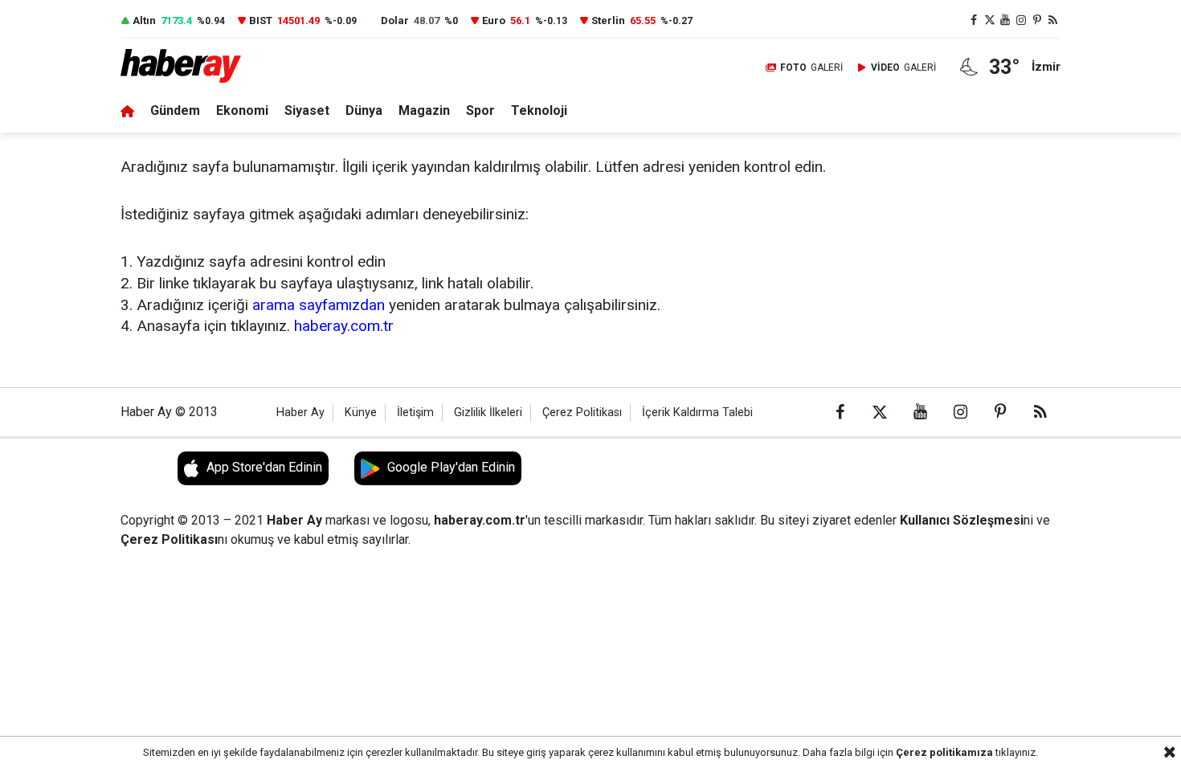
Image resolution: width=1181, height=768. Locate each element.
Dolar (395, 20)
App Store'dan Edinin (264, 467)
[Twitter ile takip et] (990, 20)
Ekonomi (242, 110)
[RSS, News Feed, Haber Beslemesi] (1052, 20)
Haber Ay (300, 412)
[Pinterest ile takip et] (1037, 20)
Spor (480, 110)
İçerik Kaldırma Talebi (697, 412)
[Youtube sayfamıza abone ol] (1006, 20)
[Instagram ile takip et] (1021, 20)
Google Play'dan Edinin (451, 467)
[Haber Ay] (191, 67)
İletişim (415, 412)
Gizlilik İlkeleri (488, 412)
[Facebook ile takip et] (974, 20)
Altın (144, 20)
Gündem (175, 110)
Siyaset (306, 110)
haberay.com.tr (344, 326)
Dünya (363, 110)
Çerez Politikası (582, 412)
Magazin (424, 110)
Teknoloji (539, 110)
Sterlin (608, 20)
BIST (260, 20)
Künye (361, 412)
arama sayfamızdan (318, 305)
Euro (493, 20)
